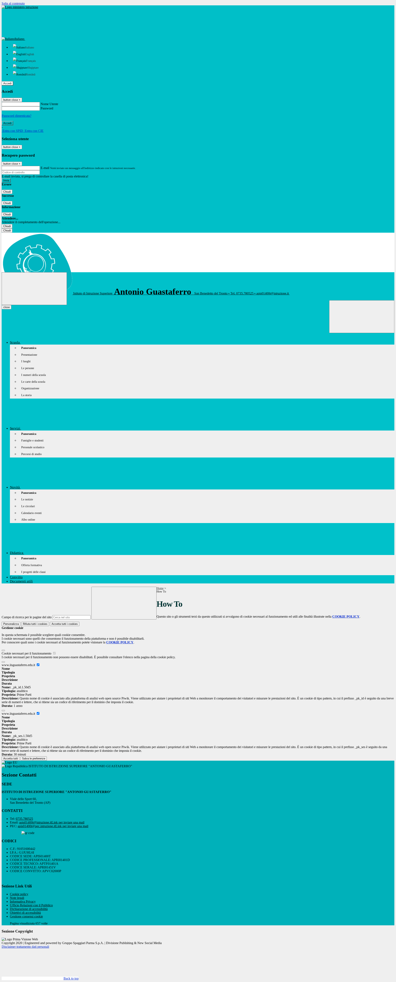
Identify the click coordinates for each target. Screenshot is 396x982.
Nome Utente (49, 104)
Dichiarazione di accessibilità (29, 909)
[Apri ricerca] (361, 316)
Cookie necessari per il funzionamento (27, 653)
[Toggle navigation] (34, 288)
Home (160, 588)
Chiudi (7, 191)
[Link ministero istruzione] (20, 7)
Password (47, 108)
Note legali (17, 898)
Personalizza (11, 623)
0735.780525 (24, 818)
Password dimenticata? (16, 115)
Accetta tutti (65, 623)
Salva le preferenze (33, 758)
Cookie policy (19, 894)
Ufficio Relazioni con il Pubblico (31, 905)
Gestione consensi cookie (26, 916)
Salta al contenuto (13, 3)
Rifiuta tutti (35, 623)
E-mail (45, 168)
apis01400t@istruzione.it (51, 822)
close (6, 307)
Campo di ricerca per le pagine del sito (27, 617)
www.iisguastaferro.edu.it (19, 665)
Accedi (7, 83)
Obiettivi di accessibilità (25, 912)
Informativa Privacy (23, 901)
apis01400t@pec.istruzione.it (53, 826)
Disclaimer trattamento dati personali (25, 946)
